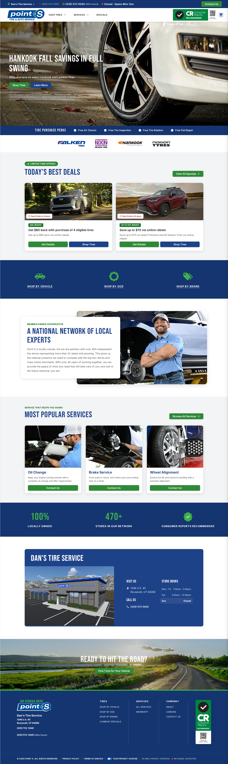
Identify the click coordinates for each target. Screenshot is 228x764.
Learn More (41, 85)
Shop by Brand (188, 286)
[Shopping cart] (221, 15)
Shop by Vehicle (40, 286)
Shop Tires (19, 85)
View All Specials (186, 173)
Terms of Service (93, 759)
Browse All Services (184, 416)
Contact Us (53, 487)
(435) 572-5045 (50, 4)
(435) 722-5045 (25, 728)
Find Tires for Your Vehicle (114, 670)
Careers (171, 712)
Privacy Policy (71, 759)
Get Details (48, 244)
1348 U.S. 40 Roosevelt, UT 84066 (142, 590)
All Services (143, 707)
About (170, 707)
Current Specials (110, 721)
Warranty (142, 712)
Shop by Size (114, 286)
